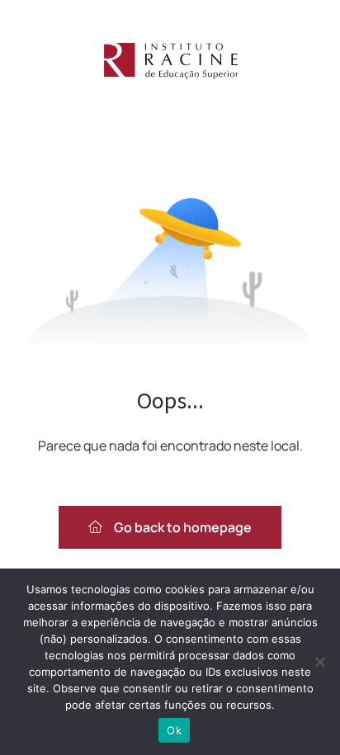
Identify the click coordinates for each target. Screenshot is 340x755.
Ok (174, 730)
